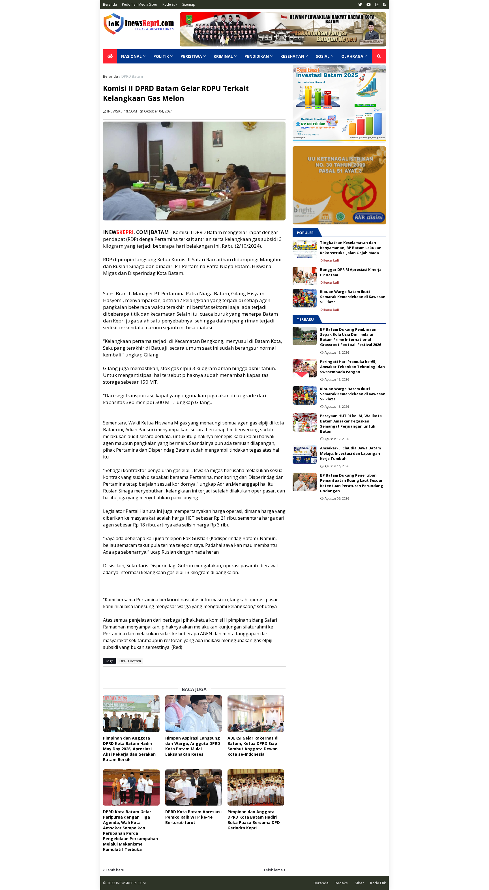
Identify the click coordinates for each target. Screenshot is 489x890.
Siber (359, 882)
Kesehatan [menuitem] (292, 56)
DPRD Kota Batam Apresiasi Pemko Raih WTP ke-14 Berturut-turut (193, 817)
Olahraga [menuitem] (352, 56)
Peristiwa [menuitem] (191, 56)
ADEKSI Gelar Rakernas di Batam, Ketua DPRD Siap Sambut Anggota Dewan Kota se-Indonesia (253, 746)
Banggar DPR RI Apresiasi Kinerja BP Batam (350, 272)
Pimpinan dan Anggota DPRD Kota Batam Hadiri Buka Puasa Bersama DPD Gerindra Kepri (254, 819)
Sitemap (188, 4)
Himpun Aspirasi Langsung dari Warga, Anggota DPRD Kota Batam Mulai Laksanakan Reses (192, 746)
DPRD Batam (132, 76)
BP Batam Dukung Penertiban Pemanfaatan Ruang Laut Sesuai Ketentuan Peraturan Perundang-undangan (352, 483)
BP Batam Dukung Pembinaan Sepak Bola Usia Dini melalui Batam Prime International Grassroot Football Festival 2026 (350, 337)
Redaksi (342, 882)
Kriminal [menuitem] (223, 56)
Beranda (110, 4)
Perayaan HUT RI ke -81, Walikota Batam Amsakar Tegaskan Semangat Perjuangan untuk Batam (351, 423)
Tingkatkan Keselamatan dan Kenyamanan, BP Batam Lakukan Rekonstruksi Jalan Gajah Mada (350, 247)
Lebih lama (273, 869)
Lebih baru (115, 869)
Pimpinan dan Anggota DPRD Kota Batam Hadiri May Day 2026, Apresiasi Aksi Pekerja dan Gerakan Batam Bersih (129, 748)
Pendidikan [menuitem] (256, 56)
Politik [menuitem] (161, 56)
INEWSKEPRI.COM (130, 882)
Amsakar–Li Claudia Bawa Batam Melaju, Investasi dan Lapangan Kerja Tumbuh (350, 453)
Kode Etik (169, 4)
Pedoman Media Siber (139, 4)
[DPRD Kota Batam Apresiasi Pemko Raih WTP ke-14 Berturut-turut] (193, 787)
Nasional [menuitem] (131, 56)
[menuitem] (110, 56)
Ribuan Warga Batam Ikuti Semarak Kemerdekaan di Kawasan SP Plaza (352, 296)
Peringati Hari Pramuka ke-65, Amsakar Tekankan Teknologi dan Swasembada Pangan (352, 366)
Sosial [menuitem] (323, 56)
